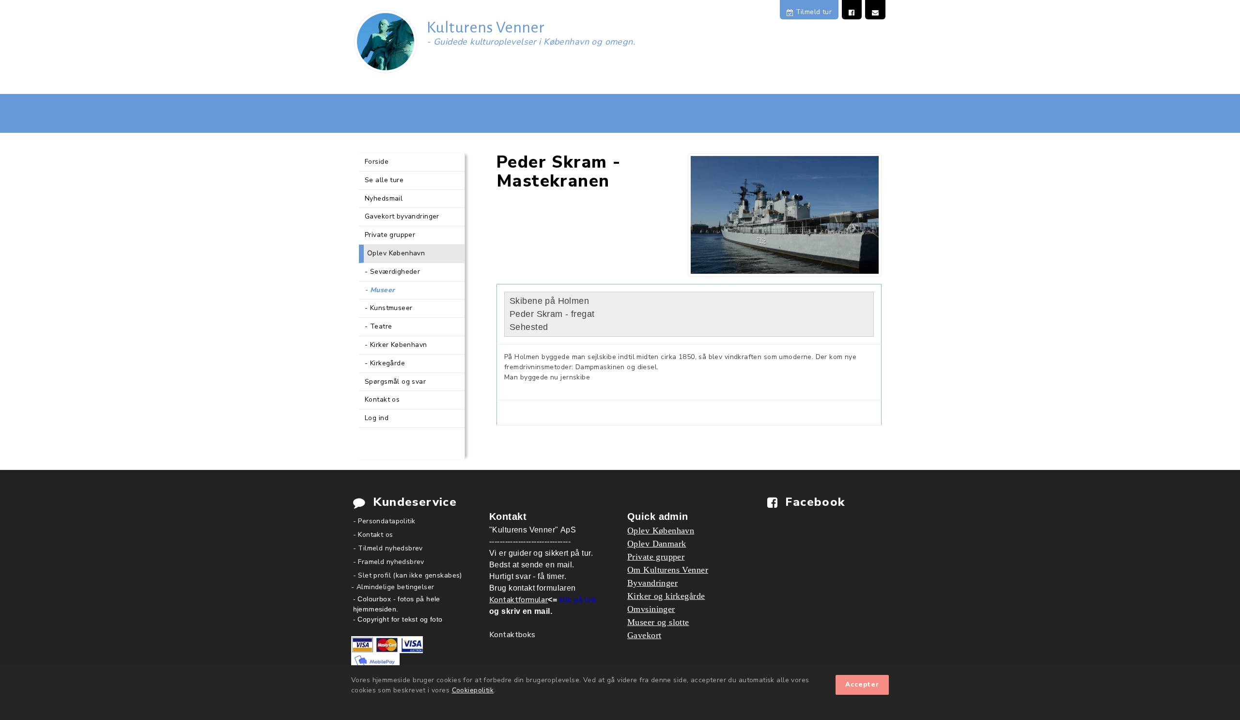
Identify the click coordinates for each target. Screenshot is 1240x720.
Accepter (862, 684)
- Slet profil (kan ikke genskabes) (407, 575)
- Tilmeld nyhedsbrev (388, 548)
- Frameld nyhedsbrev (388, 561)
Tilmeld (812, 11)
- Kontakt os (373, 534)
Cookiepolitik (473, 690)
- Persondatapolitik (384, 521)
